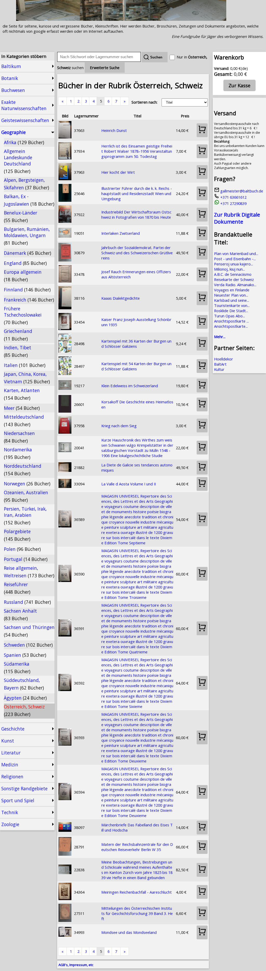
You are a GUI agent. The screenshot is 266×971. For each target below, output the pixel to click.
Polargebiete (17, 535)
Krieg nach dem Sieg (119, 425)
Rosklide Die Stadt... (231, 310)
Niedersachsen (19, 437)
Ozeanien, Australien (26, 496)
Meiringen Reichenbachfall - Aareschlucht (136, 892)
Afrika (24, 142)
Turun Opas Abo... (229, 315)
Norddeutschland (22, 470)
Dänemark (27, 253)
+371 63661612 (233, 197)
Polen (22, 549)
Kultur (219, 369)
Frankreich (29, 300)
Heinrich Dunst (114, 130)
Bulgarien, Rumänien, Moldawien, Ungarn (27, 236)
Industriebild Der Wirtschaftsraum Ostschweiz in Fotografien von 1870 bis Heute (136, 214)
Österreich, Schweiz (24, 710)
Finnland (27, 289)
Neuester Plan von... (231, 295)
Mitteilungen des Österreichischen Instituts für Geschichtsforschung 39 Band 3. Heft (137, 913)
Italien (24, 365)
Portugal (26, 559)
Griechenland (18, 335)
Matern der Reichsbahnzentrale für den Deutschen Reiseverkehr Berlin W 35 (137, 847)
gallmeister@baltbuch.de (241, 190)
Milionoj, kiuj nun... (229, 269)
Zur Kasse (239, 85)
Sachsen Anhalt (20, 614)
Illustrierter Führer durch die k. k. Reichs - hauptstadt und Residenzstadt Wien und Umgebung (136, 193)
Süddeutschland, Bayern (24, 684)
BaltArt (220, 364)
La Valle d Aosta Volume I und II (128, 483)
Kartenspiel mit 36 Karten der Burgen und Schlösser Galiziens (136, 343)
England (25, 263)
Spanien (25, 655)
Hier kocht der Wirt (118, 172)
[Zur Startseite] (121, 19)
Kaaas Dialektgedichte (120, 298)
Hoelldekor (223, 358)
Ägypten (25, 698)
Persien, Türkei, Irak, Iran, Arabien (25, 516)
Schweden (28, 645)
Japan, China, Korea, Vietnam (27, 378)
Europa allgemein (23, 276)
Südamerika (17, 667)
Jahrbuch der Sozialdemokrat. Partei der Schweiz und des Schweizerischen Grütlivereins (137, 252)
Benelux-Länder (20, 216)
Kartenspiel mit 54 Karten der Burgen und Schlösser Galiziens (136, 366)
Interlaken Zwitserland (120, 233)
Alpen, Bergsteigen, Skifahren (26, 184)
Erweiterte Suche (104, 67)
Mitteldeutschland (24, 420)
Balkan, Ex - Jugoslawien (29, 200)
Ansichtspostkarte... (231, 326)
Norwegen (27, 483)
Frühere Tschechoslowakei (23, 315)
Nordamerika (18, 453)
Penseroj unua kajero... (233, 263)
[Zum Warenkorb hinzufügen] (202, 130)
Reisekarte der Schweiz (234, 279)
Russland (27, 602)
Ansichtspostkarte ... (231, 321)
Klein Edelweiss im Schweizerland (129, 385)
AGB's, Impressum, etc (75, 964)
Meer (22, 408)
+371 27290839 (233, 203)
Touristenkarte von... (232, 305)
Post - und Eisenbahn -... (235, 258)
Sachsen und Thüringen (29, 631)
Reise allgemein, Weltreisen (29, 572)
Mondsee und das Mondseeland (129, 932)
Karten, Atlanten (22, 394)
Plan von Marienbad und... (236, 253)
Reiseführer (17, 588)
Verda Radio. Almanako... (235, 284)
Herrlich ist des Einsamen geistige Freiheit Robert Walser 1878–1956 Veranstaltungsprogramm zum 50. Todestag (136, 151)
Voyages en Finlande (231, 289)
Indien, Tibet (17, 351)
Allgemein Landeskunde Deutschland (18, 161)
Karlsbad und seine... (231, 300)
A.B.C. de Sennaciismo (232, 274)
